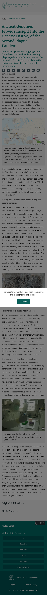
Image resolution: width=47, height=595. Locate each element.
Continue (23, 301)
